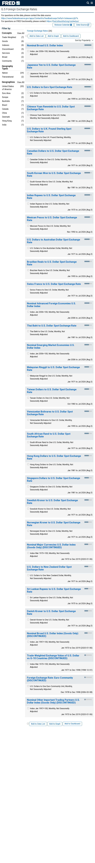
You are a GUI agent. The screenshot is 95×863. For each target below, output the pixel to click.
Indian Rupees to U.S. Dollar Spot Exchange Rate (51, 196)
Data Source (81, 25)
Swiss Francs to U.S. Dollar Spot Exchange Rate (54, 284)
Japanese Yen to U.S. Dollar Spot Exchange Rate (51, 66)
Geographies (8, 82)
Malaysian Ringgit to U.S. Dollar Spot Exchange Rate (53, 368)
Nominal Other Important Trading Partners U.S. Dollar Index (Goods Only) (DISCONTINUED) (53, 701)
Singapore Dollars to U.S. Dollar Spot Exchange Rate (53, 479)
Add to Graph (53, 36)
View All (20, 33)
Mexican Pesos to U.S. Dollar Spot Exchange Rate (52, 219)
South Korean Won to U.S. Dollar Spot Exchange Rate (54, 174)
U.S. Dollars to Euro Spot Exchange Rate (49, 87)
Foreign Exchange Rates (37, 31)
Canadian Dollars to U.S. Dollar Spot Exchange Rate (53, 152)
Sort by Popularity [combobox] (83, 40)
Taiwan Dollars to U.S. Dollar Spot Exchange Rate (51, 391)
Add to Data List (37, 36)
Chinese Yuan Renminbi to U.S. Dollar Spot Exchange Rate (51, 108)
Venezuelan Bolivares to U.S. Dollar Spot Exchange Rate (50, 413)
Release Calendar (62, 25)
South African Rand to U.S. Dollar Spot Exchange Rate (48, 435)
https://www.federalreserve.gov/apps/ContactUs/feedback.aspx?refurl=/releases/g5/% (39, 18)
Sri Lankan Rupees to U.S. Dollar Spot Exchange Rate (54, 590)
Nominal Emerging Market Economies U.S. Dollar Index (50, 346)
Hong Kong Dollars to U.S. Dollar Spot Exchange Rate (54, 457)
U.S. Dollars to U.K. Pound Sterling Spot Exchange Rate (49, 130)
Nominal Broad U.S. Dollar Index (45, 45)
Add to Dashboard (71, 36)
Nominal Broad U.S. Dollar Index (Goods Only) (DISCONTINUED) (52, 635)
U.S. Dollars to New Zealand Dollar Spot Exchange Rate (49, 568)
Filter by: (6, 28)
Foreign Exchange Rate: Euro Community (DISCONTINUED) (50, 679)
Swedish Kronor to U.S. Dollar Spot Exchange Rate (52, 501)
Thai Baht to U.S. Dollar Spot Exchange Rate (51, 325)
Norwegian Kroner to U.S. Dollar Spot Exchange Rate (53, 524)
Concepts (7, 33)
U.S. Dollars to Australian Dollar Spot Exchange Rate (53, 241)
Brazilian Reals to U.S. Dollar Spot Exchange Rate (52, 263)
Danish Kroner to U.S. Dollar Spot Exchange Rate (51, 612)
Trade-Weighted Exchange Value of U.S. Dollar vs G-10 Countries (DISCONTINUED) (53, 657)
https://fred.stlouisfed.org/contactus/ (63, 21)
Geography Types (7, 67)
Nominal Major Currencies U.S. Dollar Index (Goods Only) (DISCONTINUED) (51, 546)
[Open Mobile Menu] (92, 3)
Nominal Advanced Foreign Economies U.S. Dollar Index (51, 305)
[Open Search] (88, 3)
